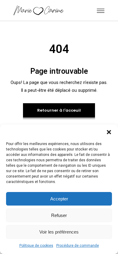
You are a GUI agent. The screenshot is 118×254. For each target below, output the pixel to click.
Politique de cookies (36, 245)
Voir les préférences (59, 231)
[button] (109, 132)
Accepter (59, 198)
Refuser (59, 215)
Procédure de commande (77, 245)
